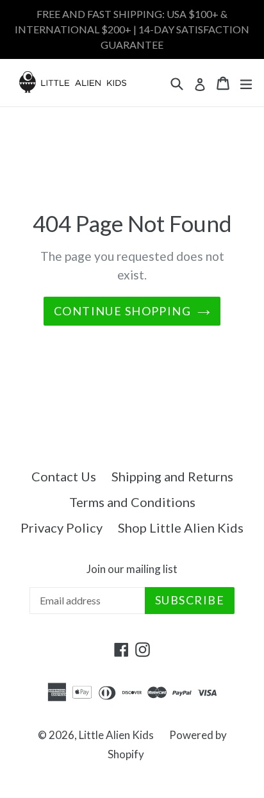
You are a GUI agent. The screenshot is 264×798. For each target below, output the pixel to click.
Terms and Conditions (132, 502)
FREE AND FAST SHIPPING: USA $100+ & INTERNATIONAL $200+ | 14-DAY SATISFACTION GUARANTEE (132, 29)
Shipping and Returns (172, 476)
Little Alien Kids (116, 735)
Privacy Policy (62, 527)
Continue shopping (122, 311)
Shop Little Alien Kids (180, 527)
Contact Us (63, 476)
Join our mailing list (132, 569)
